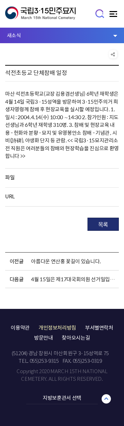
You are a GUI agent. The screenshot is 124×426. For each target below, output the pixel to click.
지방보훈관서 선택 (62, 397)
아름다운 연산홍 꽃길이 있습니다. (66, 261)
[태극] (40, 16)
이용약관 (20, 327)
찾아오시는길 (76, 337)
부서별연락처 (99, 327)
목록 (103, 224)
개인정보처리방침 (57, 327)
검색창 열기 (100, 13)
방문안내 (43, 337)
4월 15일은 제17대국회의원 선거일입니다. (73, 279)
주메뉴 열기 (114, 15)
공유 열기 (113, 54)
